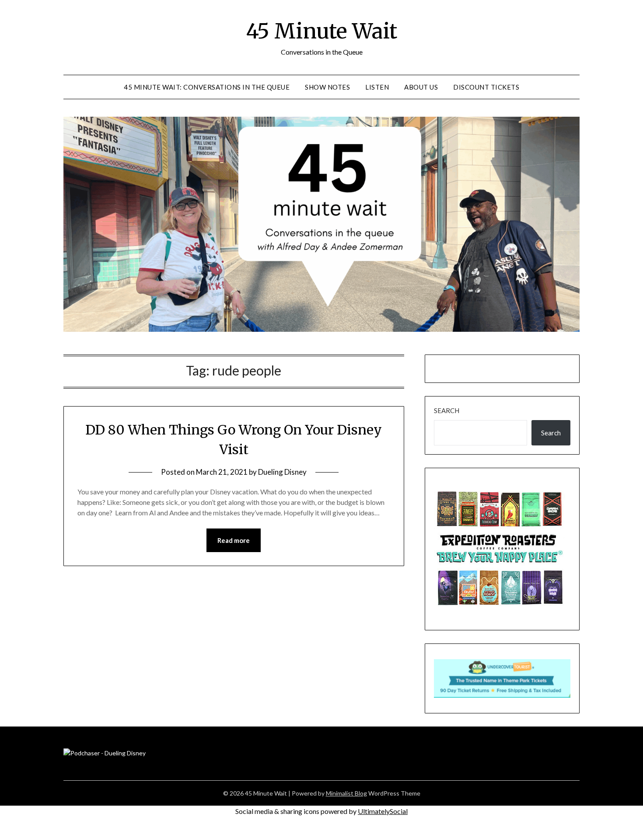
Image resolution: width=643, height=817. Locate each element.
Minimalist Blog (346, 793)
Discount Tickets (486, 87)
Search (446, 410)
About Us (421, 87)
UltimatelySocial (383, 811)
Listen (377, 87)
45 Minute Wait (321, 31)
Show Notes (327, 87)
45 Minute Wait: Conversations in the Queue (207, 87)
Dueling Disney (282, 471)
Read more (233, 540)
